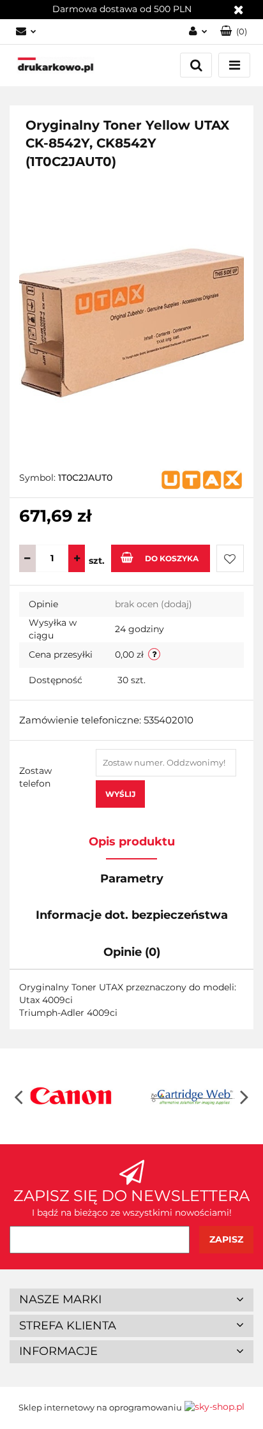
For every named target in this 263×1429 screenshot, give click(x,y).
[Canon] (71, 1096)
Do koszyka (172, 558)
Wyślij (120, 794)
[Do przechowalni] (230, 558)
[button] (131, 1300)
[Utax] (202, 479)
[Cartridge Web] (192, 1096)
